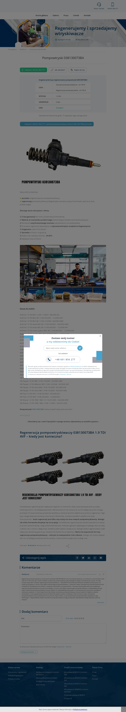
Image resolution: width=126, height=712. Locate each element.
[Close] (100, 336)
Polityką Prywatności (76, 366)
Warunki (69, 374)
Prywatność (62, 374)
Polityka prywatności (80, 709)
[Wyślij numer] (79, 348)
